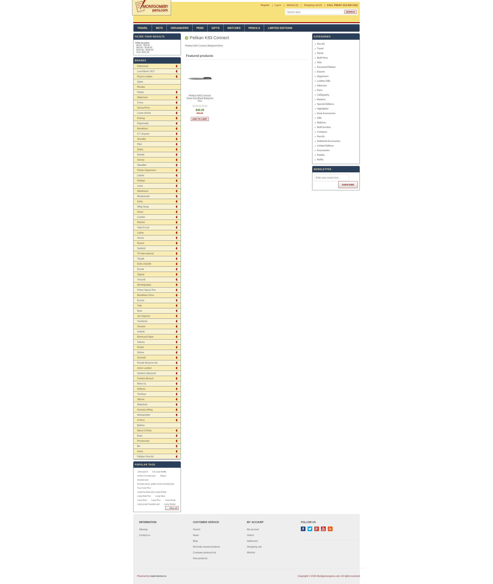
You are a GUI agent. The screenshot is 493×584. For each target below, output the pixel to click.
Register (265, 5)
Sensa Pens (143, 107)
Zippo (140, 81)
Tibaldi (140, 258)
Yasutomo (142, 321)
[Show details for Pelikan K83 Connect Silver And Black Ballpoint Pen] (200, 79)
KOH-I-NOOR (144, 264)
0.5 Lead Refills (159, 472)
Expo (140, 435)
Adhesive (322, 85)
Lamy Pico (156, 500)
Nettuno (141, 389)
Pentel (140, 347)
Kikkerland (142, 66)
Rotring (141, 118)
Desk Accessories (326, 113)
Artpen (163, 476)
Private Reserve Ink (147, 363)
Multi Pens (322, 57)
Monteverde (143, 196)
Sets (159, 27)
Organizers (180, 27)
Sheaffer (141, 139)
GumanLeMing (145, 409)
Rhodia (141, 87)
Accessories (323, 150)
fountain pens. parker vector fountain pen (155, 484)
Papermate (143, 123)
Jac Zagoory (143, 316)
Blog (195, 541)
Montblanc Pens (145, 295)
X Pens (141, 420)
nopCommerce (158, 576)
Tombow (141, 394)
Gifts (215, 27)
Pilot (139, 144)
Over (142, 52)
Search (196, 529)
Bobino (141, 425)
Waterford (142, 404)
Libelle (140, 175)
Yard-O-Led (143, 227)
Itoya (139, 310)
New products (200, 558)
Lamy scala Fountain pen (148, 504)
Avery (140, 451)
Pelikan (141, 180)
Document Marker (326, 67)
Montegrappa (144, 284)
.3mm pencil (142, 472)
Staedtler (142, 165)
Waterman (142, 97)
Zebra (140, 149)
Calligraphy (323, 95)
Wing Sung (143, 206)
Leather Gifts (323, 81)
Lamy (140, 186)
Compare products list (204, 552)
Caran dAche (144, 113)
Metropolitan (143, 415)
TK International (145, 253)
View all (173, 508)
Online (140, 352)
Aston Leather (144, 368)
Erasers (321, 71)
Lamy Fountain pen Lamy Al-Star (151, 492)
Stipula (140, 399)
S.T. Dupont (143, 133)
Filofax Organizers (146, 170)
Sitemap (143, 529)
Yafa (139, 305)
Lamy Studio (169, 504)
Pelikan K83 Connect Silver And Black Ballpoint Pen (199, 98)
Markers (321, 99)
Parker (140, 92)
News (196, 535)
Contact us (144, 535)
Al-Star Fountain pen (146, 476)
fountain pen (143, 480)
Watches (234, 27)
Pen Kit (320, 44)
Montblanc (142, 128)
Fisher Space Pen (146, 290)
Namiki (140, 154)
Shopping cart (254, 546)
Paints (320, 53)
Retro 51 (141, 383)
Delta (140, 201)
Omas (140, 212)
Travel (142, 27)
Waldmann (142, 191)
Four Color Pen (144, 488)
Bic (138, 446)
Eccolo (140, 300)
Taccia (140, 238)
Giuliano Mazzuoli (146, 373)
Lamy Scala (170, 500)
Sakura (141, 342)
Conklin (141, 217)
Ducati (140, 269)
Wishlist (251, 552)
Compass (322, 132)
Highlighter (323, 108)
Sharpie (141, 326)
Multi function (324, 127)
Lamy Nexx (160, 496)
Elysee (140, 243)
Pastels (321, 155)
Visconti (141, 279)
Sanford (141, 248)
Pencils (254, 27)
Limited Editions (280, 27)
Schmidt (141, 357)
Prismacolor (143, 441)
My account (253, 529)
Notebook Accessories (328, 141)
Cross (140, 102)
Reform (141, 222)
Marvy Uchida (144, 430)
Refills (320, 159)
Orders (250, 535)
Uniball (141, 331)
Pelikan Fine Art (145, 456)
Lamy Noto (142, 500)
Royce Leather (145, 76)
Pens (200, 27)
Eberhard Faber (145, 336)
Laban (140, 232)
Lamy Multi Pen (144, 496)
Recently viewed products (206, 546)
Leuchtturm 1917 (146, 71)
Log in (278, 5)
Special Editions (325, 104)
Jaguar (140, 274)
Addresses (252, 541)
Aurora (140, 159)
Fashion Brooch (145, 378)
